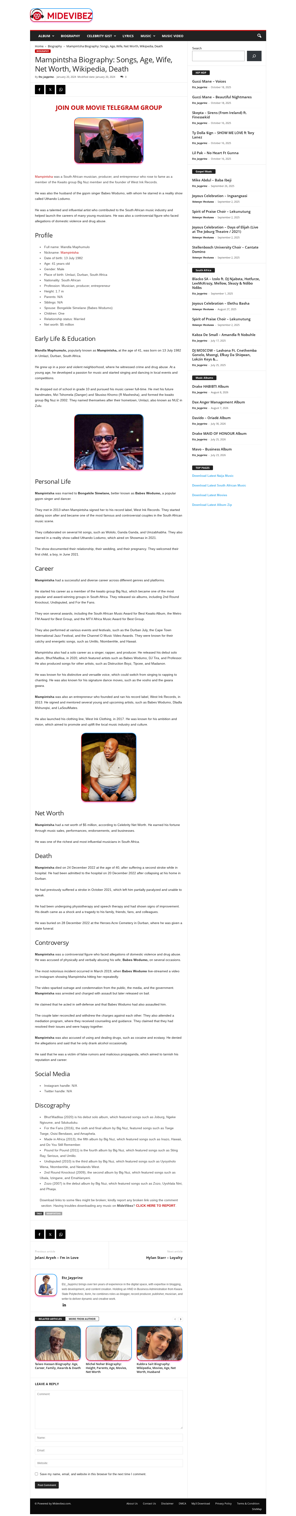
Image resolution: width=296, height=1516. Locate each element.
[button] (259, 36)
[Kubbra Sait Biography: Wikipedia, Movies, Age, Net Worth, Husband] (160, 1343)
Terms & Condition (248, 1503)
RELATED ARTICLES (50, 1319)
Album (44, 36)
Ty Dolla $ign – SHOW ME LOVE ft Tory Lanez (223, 134)
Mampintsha (44, 176)
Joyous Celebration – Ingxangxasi (219, 195)
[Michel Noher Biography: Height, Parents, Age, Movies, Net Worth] (109, 1343)
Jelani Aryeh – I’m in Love (57, 1257)
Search (197, 48)
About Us (132, 1503)
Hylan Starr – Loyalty (164, 1257)
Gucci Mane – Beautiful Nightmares (222, 97)
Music (146, 36)
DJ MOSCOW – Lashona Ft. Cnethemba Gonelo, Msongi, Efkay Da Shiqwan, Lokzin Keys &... (224, 354)
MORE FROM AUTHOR (82, 1319)
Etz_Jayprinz (46, 76)
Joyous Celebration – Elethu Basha (221, 303)
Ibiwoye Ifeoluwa (203, 201)
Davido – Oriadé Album (211, 417)
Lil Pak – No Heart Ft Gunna (215, 152)
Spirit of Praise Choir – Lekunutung (221, 211)
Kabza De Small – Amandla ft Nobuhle (224, 334)
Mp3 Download (200, 1503)
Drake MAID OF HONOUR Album (219, 433)
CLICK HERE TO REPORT (156, 1205)
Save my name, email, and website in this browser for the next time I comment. (93, 1474)
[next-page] (180, 1319)
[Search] (254, 56)
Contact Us (149, 1503)
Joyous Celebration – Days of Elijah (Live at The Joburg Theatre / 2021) (225, 229)
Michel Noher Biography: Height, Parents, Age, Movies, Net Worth (106, 1368)
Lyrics (128, 36)
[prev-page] (175, 1319)
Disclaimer (167, 1503)
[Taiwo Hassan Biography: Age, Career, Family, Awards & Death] (58, 1343)
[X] (50, 89)
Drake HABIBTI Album (210, 386)
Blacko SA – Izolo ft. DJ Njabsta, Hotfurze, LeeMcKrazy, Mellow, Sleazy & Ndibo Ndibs (226, 283)
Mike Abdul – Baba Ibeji (211, 180)
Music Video (172, 36)
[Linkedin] (64, 1305)
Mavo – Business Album (212, 449)
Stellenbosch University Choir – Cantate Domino (225, 249)
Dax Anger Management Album (218, 402)
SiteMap (257, 1509)
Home (39, 46)
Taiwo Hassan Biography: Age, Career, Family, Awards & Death (58, 1366)
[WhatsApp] (60, 89)
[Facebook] (39, 89)
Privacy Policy (223, 1503)
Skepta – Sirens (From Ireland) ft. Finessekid (219, 114)
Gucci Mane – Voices (209, 81)
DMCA (182, 1503)
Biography (70, 36)
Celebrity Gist (99, 36)
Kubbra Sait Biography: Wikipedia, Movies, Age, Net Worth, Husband (156, 1368)
